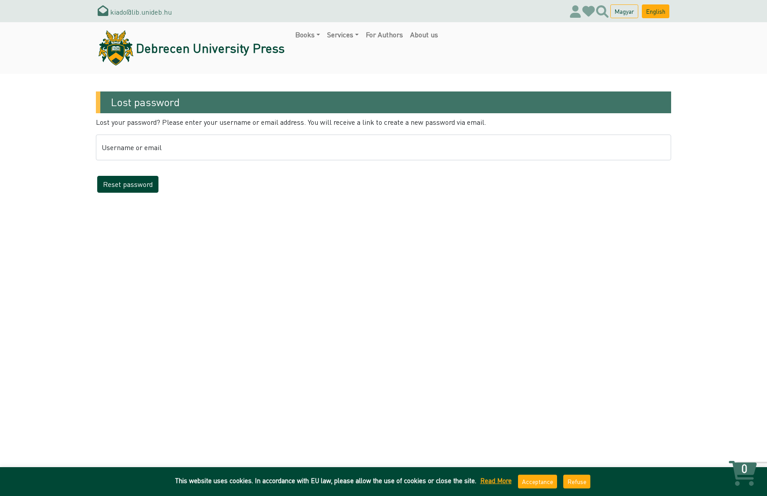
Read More (496, 480)
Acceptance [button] (537, 481)
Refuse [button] (576, 481)
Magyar (624, 11)
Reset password (128, 184)
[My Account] (575, 11)
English (655, 11)
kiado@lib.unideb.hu (140, 11)
